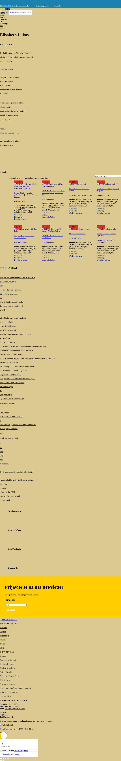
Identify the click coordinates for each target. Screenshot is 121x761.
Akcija (2, 644)
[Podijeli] (6, 758)
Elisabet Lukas (19, 202)
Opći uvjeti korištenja (8, 668)
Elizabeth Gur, (74, 195)
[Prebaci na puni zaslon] (3, 758)
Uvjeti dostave (5, 680)
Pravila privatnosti (6, 664)
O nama (3, 656)
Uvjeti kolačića (5, 696)
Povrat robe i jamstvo (8, 684)
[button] (18, 214)
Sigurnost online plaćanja (9, 676)
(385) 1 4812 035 (14, 704)
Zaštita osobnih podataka (9, 692)
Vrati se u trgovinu (21, 751)
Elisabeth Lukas (48, 199)
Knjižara (3, 632)
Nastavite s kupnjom (11, 754)
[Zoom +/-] (1, 758)
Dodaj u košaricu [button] (20, 219)
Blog (2, 648)
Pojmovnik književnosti (8, 660)
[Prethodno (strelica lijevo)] (1, 760)
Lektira (2, 640)
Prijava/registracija (42, 6)
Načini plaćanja (6, 672)
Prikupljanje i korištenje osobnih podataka (15, 688)
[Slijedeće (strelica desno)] (3, 760)
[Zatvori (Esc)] (8, 758)
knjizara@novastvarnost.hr (19, 6)
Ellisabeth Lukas (20, 242)
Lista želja (57, 6)
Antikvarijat (4, 636)
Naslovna (3, 628)
